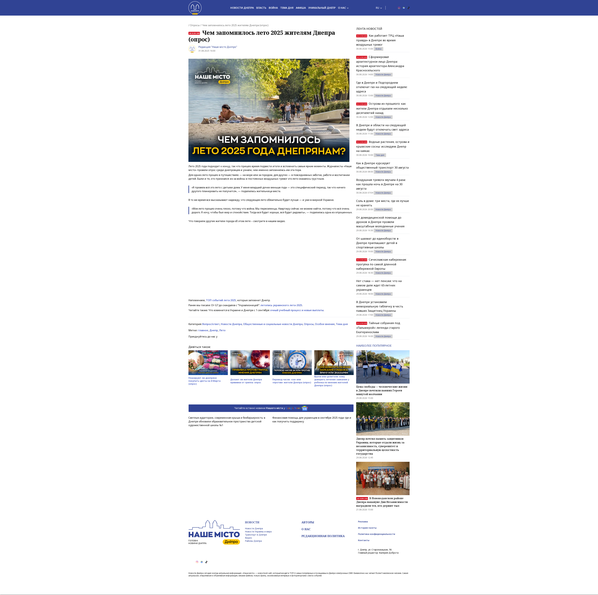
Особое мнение (325, 324)
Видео (248, 537)
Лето (222, 330)
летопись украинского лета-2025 (281, 305)
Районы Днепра (253, 540)
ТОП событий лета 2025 (221, 300)
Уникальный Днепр (322, 8)
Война (273, 8)
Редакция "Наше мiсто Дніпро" (217, 47)
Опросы (195, 25)
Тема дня (286, 8)
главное (203, 330)
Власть (261, 8)
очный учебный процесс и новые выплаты (297, 310)
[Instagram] (399, 8)
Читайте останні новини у (267, 408)
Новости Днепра (242, 8)
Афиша (301, 8)
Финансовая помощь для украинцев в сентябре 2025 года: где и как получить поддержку (311, 419)
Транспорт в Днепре (256, 534)
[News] (404, 8)
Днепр (213, 330)
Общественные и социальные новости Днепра (273, 324)
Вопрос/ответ (211, 324)
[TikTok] (408, 8)
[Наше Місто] (195, 7)
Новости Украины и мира (258, 531)
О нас (342, 8)
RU (377, 8)
